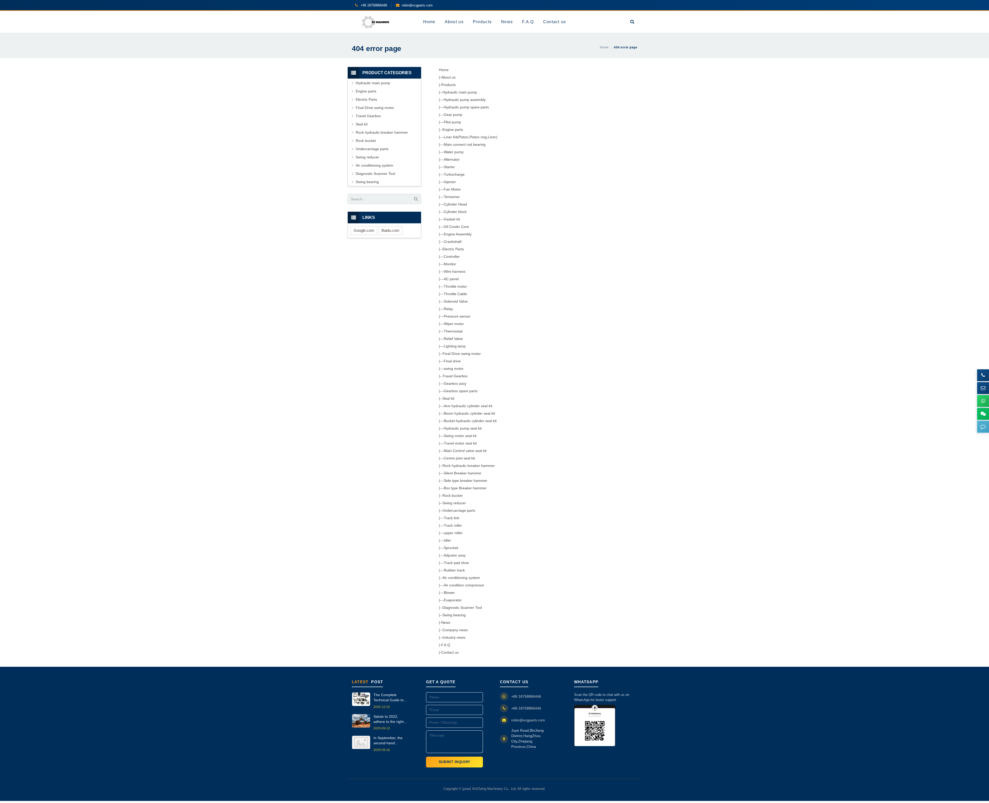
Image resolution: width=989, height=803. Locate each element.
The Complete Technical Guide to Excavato (388, 698)
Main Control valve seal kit (465, 451)
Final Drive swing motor (461, 354)
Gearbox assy (455, 383)
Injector (450, 182)
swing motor (454, 368)
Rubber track (454, 570)
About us (448, 77)
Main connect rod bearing (464, 144)
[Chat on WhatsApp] (594, 725)
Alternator (452, 159)
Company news (455, 630)
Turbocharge (454, 174)
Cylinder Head (455, 204)
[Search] (632, 22)
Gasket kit (452, 219)
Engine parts (452, 129)
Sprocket (451, 548)
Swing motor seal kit (460, 436)
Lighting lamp (455, 346)
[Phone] (983, 375)
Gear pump (453, 115)
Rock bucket (452, 495)
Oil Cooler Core (456, 227)
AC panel (451, 279)
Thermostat (453, 331)
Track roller (453, 525)
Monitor (450, 264)
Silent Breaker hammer (462, 473)
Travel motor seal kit (460, 443)
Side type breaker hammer (465, 481)
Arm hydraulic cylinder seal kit (468, 406)
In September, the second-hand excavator (388, 741)
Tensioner (452, 197)
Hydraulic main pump (459, 92)
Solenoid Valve (456, 301)
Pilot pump (452, 122)
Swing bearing (454, 615)
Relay (448, 309)
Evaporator (453, 600)
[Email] (983, 388)
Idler (447, 540)
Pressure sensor (457, 316)
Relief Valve (453, 339)
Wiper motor (454, 324)
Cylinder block (455, 212)
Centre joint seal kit (459, 458)
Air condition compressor (464, 585)
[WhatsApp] (983, 401)
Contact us (450, 652)
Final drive (452, 361)
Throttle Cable (455, 294)
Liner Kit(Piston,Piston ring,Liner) (470, 137)
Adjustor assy (455, 555)
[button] (983, 427)
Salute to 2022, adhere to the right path (388, 719)
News (445, 622)
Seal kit (448, 398)
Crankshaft (453, 242)
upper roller (453, 533)
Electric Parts (453, 249)
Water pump (454, 152)
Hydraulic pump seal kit (463, 428)
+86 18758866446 (526, 696)
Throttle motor (455, 286)
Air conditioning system (461, 578)
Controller (452, 256)
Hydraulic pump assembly (465, 100)
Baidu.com (390, 230)
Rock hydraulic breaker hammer (468, 466)
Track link (451, 518)
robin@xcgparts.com (528, 720)
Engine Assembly (458, 234)
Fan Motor (452, 189)
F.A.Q (445, 645)
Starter (449, 167)
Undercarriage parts (458, 510)
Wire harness (454, 271)
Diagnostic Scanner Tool (462, 607)
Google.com (364, 230)
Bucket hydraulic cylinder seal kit (470, 421)
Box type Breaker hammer (465, 488)
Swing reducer (454, 503)
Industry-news (453, 637)
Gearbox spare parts (461, 391)
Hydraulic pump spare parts (466, 107)
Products (448, 85)
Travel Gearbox (455, 376)
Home (444, 70)
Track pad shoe (456, 563)
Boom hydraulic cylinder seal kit (469, 413)
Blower (449, 593)
